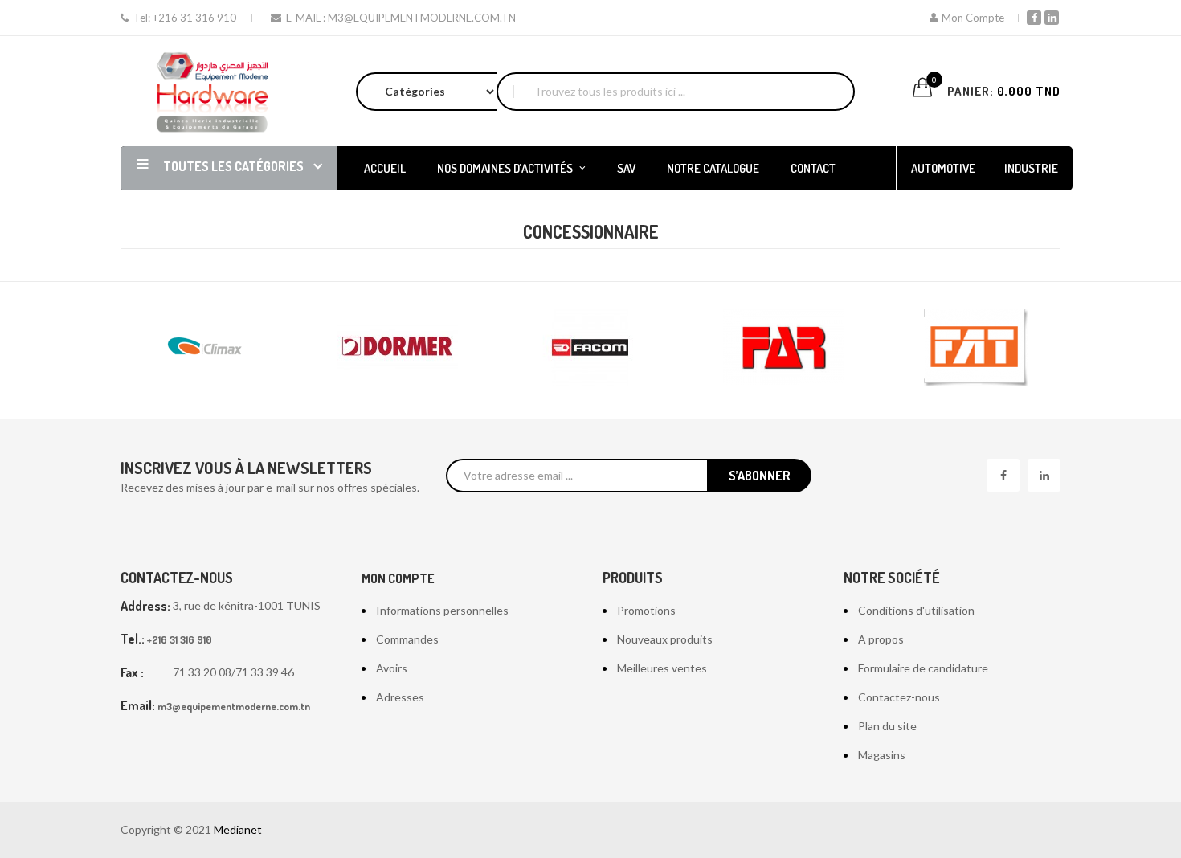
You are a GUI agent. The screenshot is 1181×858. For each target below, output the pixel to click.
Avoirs (391, 668)
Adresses (400, 697)
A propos (881, 639)
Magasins (881, 755)
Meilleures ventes (662, 668)
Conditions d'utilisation (916, 610)
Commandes (407, 639)
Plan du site (887, 726)
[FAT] (976, 347)
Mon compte (398, 578)
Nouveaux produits (665, 639)
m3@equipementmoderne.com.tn (422, 17)
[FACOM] (590, 347)
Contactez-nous (899, 697)
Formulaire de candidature (923, 668)
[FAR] (783, 347)
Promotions (646, 610)
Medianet (238, 829)
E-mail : (306, 17)
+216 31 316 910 (194, 17)
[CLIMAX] (205, 347)
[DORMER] (397, 347)
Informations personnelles (442, 610)
